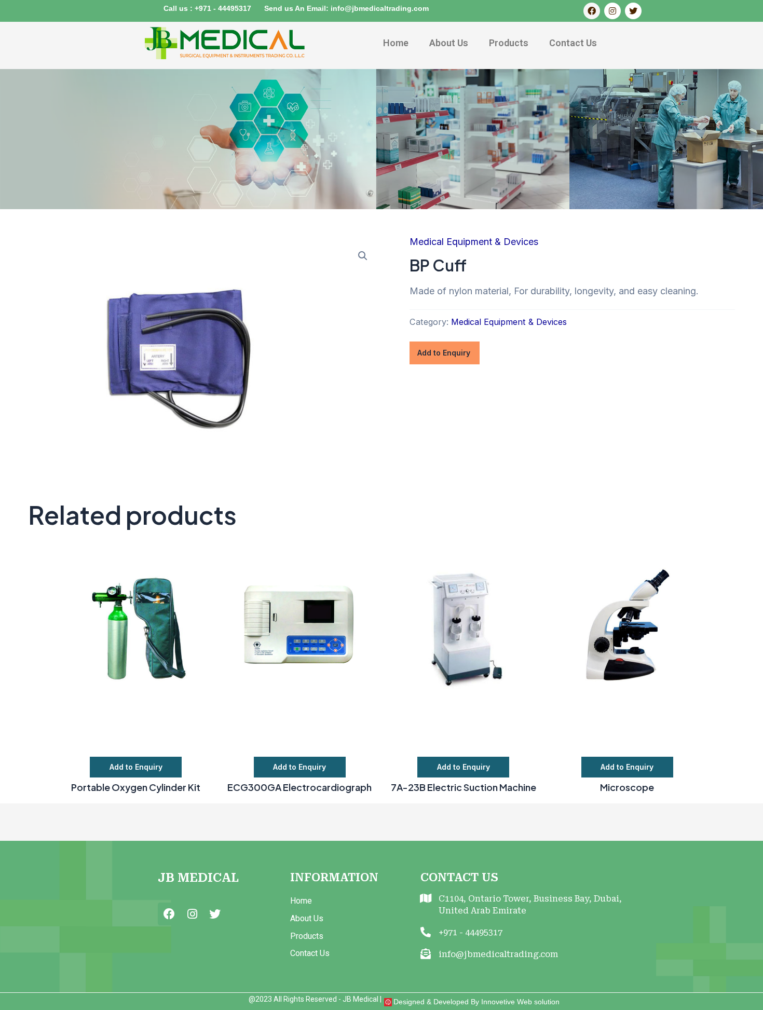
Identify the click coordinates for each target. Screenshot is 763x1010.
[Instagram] (612, 11)
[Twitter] (633, 11)
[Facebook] (591, 11)
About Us (448, 42)
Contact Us (573, 42)
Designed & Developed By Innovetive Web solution (476, 1002)
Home (395, 42)
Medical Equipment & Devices (474, 241)
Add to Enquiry (443, 352)
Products (508, 42)
